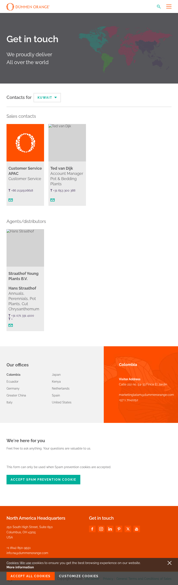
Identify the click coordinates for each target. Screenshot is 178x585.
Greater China (16, 395)
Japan (56, 374)
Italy (10, 402)
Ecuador (12, 381)
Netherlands (60, 388)
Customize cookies (79, 576)
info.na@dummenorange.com (27, 553)
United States (61, 402)
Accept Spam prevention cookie (43, 479)
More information (20, 567)
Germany (13, 388)
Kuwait (45, 97)
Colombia (13, 374)
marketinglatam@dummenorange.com (146, 394)
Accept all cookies (31, 576)
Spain (56, 395)
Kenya (56, 381)
